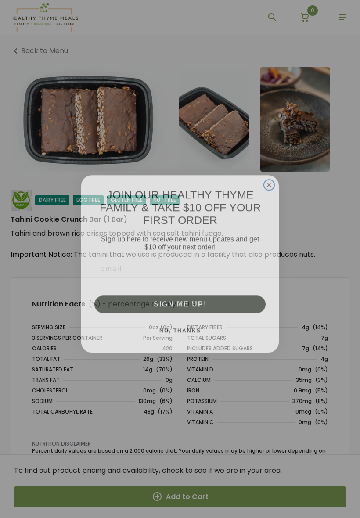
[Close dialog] (269, 180)
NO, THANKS (180, 326)
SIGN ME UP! (180, 299)
